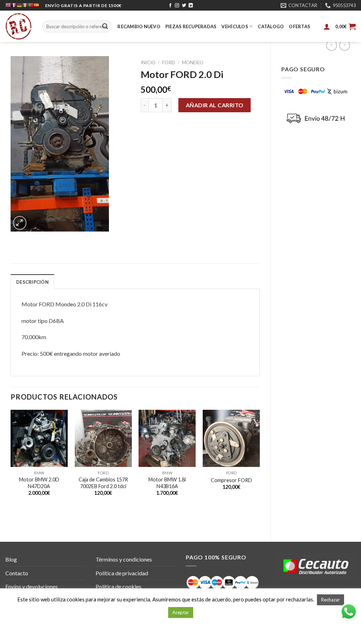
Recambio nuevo (138, 26)
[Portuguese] (30, 5)
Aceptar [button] (180, 612)
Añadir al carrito (215, 105)
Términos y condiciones (124, 559)
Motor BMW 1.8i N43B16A (167, 482)
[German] (19, 5)
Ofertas (299, 26)
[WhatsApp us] (348, 611)
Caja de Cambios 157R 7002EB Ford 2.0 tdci (103, 482)
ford (168, 62)
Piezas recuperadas (191, 26)
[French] (14, 5)
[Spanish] (36, 5)
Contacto (16, 573)
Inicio (148, 62)
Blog (11, 559)
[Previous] (11, 469)
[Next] (259, 469)
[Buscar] (105, 26)
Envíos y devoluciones (31, 586)
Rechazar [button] (330, 599)
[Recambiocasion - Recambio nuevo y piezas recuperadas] (18, 26)
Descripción (32, 282)
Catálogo (271, 26)
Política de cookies (118, 586)
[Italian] (25, 5)
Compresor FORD (231, 480)
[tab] (32, 281)
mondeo (192, 62)
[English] (8, 5)
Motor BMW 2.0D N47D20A (39, 482)
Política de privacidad (122, 573)
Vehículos (234, 26)
